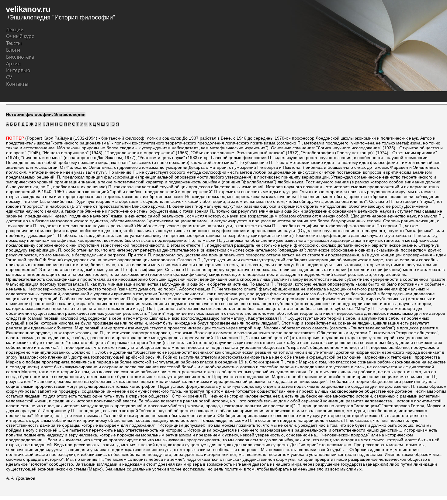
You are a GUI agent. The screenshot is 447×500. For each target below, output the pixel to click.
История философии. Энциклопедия (45, 114)
